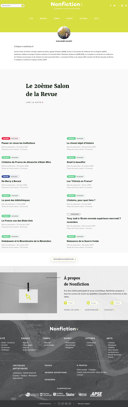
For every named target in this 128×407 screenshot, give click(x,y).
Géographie (27, 345)
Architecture (113, 352)
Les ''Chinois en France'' (80, 181)
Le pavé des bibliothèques (16, 200)
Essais (48, 365)
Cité (31, 18)
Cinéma (111, 343)
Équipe (93, 303)
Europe (26, 347)
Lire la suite (34, 102)
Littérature (91, 343)
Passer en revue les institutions (18, 143)
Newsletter (126, 6)
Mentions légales (84, 404)
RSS (66, 403)
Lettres (83, 18)
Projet (70, 303)
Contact (109, 310)
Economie (6, 347)
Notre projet (82, 370)
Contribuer (91, 310)
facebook (110, 6)
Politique (5, 350)
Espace (43, 18)
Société (6, 138)
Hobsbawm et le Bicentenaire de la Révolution (26, 241)
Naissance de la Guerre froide (83, 241)
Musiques (112, 345)
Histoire (71, 138)
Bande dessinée (114, 355)
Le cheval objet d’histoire (80, 143)
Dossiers (50, 380)
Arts (96, 18)
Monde (5, 177)
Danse (110, 357)
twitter (114, 6)
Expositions (18, 378)
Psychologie (70, 345)
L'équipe (92, 370)
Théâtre (111, 347)
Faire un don (71, 310)
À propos (82, 365)
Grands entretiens (56, 372)
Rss (122, 6)
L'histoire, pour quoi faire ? (81, 200)
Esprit (70, 18)
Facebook (59, 403)
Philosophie (70, 343)
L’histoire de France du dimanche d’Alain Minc (26, 162)
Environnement (29, 350)
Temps (57, 18)
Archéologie (49, 345)
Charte (117, 303)
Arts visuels (113, 350)
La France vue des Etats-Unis (17, 220)
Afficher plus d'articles (63, 259)
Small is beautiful (76, 162)
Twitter (62, 403)
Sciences (11, 343)
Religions (69, 347)
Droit (4, 343)
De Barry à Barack (11, 181)
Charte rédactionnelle (86, 372)
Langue (90, 345)
